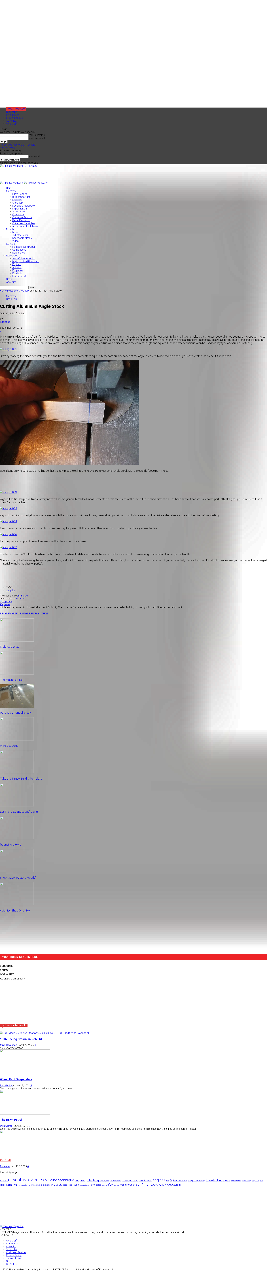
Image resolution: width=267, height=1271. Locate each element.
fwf (189, 1181)
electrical (132, 1180)
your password (37, 138)
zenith (177, 1184)
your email (34, 156)
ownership (35, 1185)
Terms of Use (13, 1258)
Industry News (20, 235)
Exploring (17, 199)
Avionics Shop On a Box (15, 910)
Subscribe (11, 111)
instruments (236, 1181)
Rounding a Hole (10, 844)
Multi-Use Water (10, 646)
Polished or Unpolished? (15, 712)
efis (124, 1180)
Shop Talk (17, 202)
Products (17, 273)
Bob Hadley (6, 1085)
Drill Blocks (22, 595)
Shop (9, 279)
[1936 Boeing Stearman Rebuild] (44, 1033)
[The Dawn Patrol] (25, 1113)
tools (154, 1184)
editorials (117, 1181)
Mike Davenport (8, 1045)
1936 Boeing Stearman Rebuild (21, 1039)
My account (12, 114)
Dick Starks (6, 1125)
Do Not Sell (12, 1264)
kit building (246, 1181)
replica (98, 1185)
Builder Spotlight (21, 196)
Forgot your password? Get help (17, 144)
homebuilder (214, 1180)
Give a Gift (11, 123)
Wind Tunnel (18, 598)
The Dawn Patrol (11, 1119)
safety (109, 1184)
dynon (106, 1181)
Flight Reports (19, 193)
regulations (84, 1185)
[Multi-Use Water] (17, 640)
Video (15, 240)
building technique (59, 1180)
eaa (112, 1180)
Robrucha (5, 1166)
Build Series (18, 252)
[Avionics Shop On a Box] (17, 904)
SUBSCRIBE (18, 211)
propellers (67, 1185)
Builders (10, 243)
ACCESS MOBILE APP (12, 978)
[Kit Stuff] (25, 1154)
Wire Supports (9, 745)
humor (226, 1180)
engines (159, 1180)
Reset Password (21, 220)
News (15, 232)
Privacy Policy (7, 147)
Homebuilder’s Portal (23, 246)
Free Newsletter (14, 117)
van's (161, 1184)
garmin (195, 1180)
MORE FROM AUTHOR (35, 613)
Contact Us (18, 214)
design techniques (92, 1180)
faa (167, 1181)
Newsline (11, 229)
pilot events (45, 1185)
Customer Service (22, 217)
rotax (103, 1185)
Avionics (16, 267)
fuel (185, 1181)
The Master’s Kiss (11, 679)
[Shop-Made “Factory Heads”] (17, 871)
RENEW (4, 970)
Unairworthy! (19, 276)
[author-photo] (6, 601)
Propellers (17, 270)
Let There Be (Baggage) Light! (19, 811)
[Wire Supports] (17, 739)
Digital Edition (19, 208)
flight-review (177, 1180)
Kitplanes (5, 321)
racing (76, 1184)
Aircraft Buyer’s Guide (23, 258)
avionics (36, 1179)
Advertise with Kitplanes (25, 226)
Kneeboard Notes (22, 238)
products (56, 1184)
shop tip (10, 590)
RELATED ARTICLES (11, 613)
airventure (18, 1179)
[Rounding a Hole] (17, 838)
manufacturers (24, 1185)
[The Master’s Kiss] (17, 673)
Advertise (11, 120)
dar (77, 1180)
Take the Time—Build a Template (21, 778)
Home (9, 188)
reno (92, 1184)
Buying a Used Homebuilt (25, 261)
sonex (131, 1184)
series (116, 1185)
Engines (16, 264)
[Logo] (12, 182)
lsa (261, 1180)
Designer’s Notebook (23, 205)
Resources (12, 255)
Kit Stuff (5, 1160)
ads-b (4, 1180)
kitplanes (255, 1181)
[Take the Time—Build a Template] (17, 772)
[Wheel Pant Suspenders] (25, 1073)
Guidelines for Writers (23, 223)
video (169, 1184)
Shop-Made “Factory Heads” (18, 877)
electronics (145, 1180)
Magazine (11, 191)
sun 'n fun (143, 1184)
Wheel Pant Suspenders (16, 1079)
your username (37, 134)
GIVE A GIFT (7, 974)
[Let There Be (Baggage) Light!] (17, 805)
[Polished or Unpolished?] (17, 706)
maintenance (8, 1184)
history (202, 1180)
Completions (19, 249)
